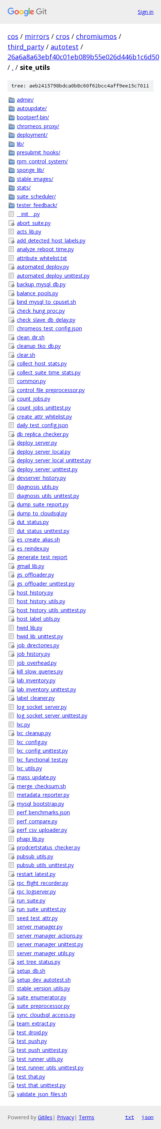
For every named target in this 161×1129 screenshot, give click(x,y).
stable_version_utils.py (43, 988)
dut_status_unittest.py (43, 530)
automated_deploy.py (43, 266)
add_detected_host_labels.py (51, 240)
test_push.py (32, 1041)
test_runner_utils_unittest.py (50, 1067)
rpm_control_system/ (42, 161)
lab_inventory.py (36, 680)
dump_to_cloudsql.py (42, 513)
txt (129, 1117)
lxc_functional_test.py (42, 759)
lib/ (20, 143)
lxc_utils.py (29, 768)
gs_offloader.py (35, 574)
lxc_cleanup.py (34, 733)
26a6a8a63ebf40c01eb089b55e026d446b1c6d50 (83, 56)
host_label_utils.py (38, 618)
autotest (65, 46)
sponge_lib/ (30, 169)
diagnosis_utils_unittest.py (48, 495)
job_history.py (33, 653)
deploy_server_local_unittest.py (54, 460)
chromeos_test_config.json (49, 328)
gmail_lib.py (30, 566)
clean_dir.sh (31, 337)
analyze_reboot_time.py (45, 249)
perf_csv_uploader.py (42, 829)
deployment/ (32, 134)
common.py (31, 381)
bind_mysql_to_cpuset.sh (46, 301)
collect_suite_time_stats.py (48, 372)
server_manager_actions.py (49, 935)
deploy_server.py (37, 442)
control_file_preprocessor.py (51, 390)
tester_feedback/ (37, 205)
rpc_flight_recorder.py (42, 882)
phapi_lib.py (30, 838)
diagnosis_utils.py (37, 486)
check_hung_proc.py (41, 310)
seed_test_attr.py (37, 918)
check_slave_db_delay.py (46, 319)
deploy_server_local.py (43, 451)
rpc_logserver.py (36, 891)
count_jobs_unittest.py (44, 407)
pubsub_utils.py (35, 856)
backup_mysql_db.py (41, 284)
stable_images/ (35, 178)
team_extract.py (36, 1023)
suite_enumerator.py (41, 997)
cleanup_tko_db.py (39, 345)
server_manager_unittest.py (50, 944)
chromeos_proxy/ (38, 126)
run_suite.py (31, 900)
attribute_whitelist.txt (42, 258)
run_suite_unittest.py (41, 909)
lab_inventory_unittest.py (46, 689)
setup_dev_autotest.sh (44, 979)
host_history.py (35, 592)
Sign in (146, 11)
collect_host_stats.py (42, 363)
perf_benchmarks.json (43, 812)
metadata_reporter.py (43, 794)
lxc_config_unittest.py (42, 750)
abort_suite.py (34, 222)
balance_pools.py (37, 293)
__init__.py (28, 214)
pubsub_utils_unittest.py (45, 865)
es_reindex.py (33, 548)
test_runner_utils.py (40, 1058)
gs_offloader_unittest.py (46, 583)
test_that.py (31, 1076)
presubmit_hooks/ (38, 152)
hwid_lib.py (29, 627)
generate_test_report (42, 557)
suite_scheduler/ (36, 196)
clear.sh (26, 354)
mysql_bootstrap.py (40, 803)
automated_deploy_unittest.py (53, 275)
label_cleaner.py (36, 697)
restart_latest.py (36, 873)
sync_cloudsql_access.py (46, 1014)
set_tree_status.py (38, 961)
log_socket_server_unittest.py (52, 715)
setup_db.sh (31, 970)
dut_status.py (33, 521)
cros (63, 36)
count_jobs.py (33, 398)
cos (12, 36)
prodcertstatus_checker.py (48, 847)
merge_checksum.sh (41, 786)
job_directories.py (38, 645)
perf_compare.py (37, 821)
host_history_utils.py (41, 601)
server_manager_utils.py (46, 953)
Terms (86, 1117)
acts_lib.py (29, 231)
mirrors (37, 36)
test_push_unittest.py (42, 1050)
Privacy (65, 1117)
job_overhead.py (37, 662)
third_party (25, 46)
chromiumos (96, 36)
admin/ (25, 99)
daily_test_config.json (42, 425)
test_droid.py (32, 1032)
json (148, 1117)
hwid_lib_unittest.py (40, 636)
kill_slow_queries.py (40, 671)
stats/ (24, 187)
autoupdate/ (32, 108)
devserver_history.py (41, 477)
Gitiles (45, 1117)
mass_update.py (36, 777)
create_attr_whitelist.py (44, 416)
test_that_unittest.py (41, 1085)
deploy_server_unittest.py (47, 469)
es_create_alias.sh (38, 539)
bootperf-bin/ (33, 117)
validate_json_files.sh (42, 1094)
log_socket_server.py (42, 706)
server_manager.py (40, 926)
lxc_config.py (32, 742)
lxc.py (23, 724)
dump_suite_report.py (43, 504)
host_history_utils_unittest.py (51, 610)
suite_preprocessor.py (43, 1005)
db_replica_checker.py (43, 434)
